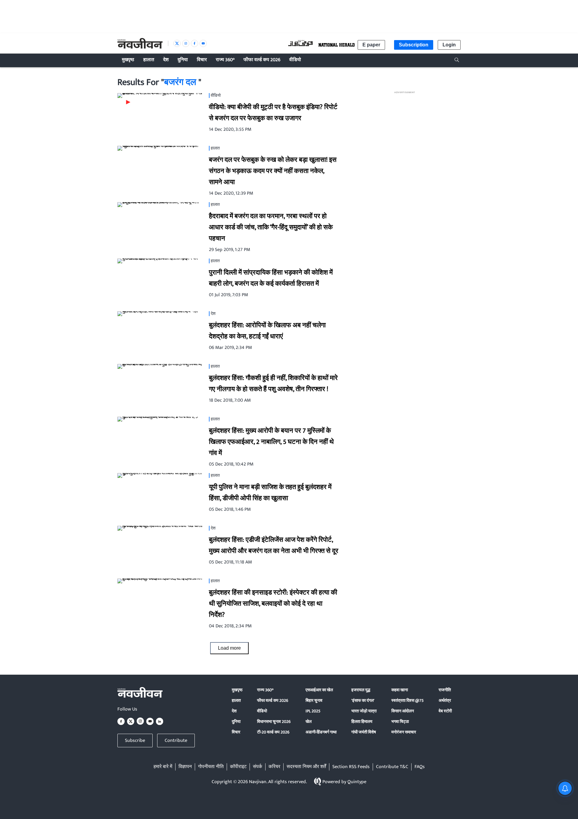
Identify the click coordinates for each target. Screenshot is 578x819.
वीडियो (262, 711)
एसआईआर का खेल (319, 689)
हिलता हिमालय (361, 721)
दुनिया (236, 721)
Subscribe (135, 740)
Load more (229, 648)
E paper (371, 44)
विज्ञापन (185, 766)
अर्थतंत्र (445, 700)
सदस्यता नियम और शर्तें (306, 766)
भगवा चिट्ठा (400, 721)
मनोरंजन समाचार (403, 732)
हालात (236, 700)
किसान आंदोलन (402, 711)
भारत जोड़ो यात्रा (364, 711)
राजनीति (445, 689)
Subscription (413, 44)
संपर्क (257, 766)
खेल (309, 721)
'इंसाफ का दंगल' (362, 700)
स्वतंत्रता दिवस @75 (407, 700)
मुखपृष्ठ (237, 689)
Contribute (176, 740)
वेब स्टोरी (445, 711)
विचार (236, 732)
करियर (274, 766)
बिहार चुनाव (314, 700)
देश (234, 711)
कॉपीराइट (238, 766)
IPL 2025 (313, 711)
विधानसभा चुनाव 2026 (274, 721)
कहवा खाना (399, 689)
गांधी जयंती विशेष (363, 732)
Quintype (356, 782)
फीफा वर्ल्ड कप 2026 (272, 700)
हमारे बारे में (163, 766)
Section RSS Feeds (351, 766)
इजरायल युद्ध (360, 689)
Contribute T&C (392, 766)
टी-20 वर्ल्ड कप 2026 (273, 732)
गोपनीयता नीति (211, 766)
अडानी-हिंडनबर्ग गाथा (321, 732)
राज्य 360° (265, 689)
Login (449, 44)
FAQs (420, 766)
